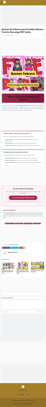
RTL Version (32, 400)
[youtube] (23, 395)
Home (13, 400)
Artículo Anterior (6, 311)
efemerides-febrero (11, 244)
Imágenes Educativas (19, 400)
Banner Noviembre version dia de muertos (37, 271)
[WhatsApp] (19, 248)
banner (6, 26)
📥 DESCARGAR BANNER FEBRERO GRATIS (23, 197)
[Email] (24, 248)
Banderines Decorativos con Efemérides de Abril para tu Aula (7, 271)
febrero (17, 244)
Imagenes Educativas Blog (27, 403)
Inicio (3, 26)
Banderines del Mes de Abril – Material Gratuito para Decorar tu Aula (22, 271)
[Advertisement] (23, 15)
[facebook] (18, 395)
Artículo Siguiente (40, 311)
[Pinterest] (21, 248)
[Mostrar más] (26, 248)
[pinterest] (28, 395)
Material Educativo (12, 252)
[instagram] (26, 395)
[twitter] (20, 395)
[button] (1, 3)
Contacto (26, 400)
